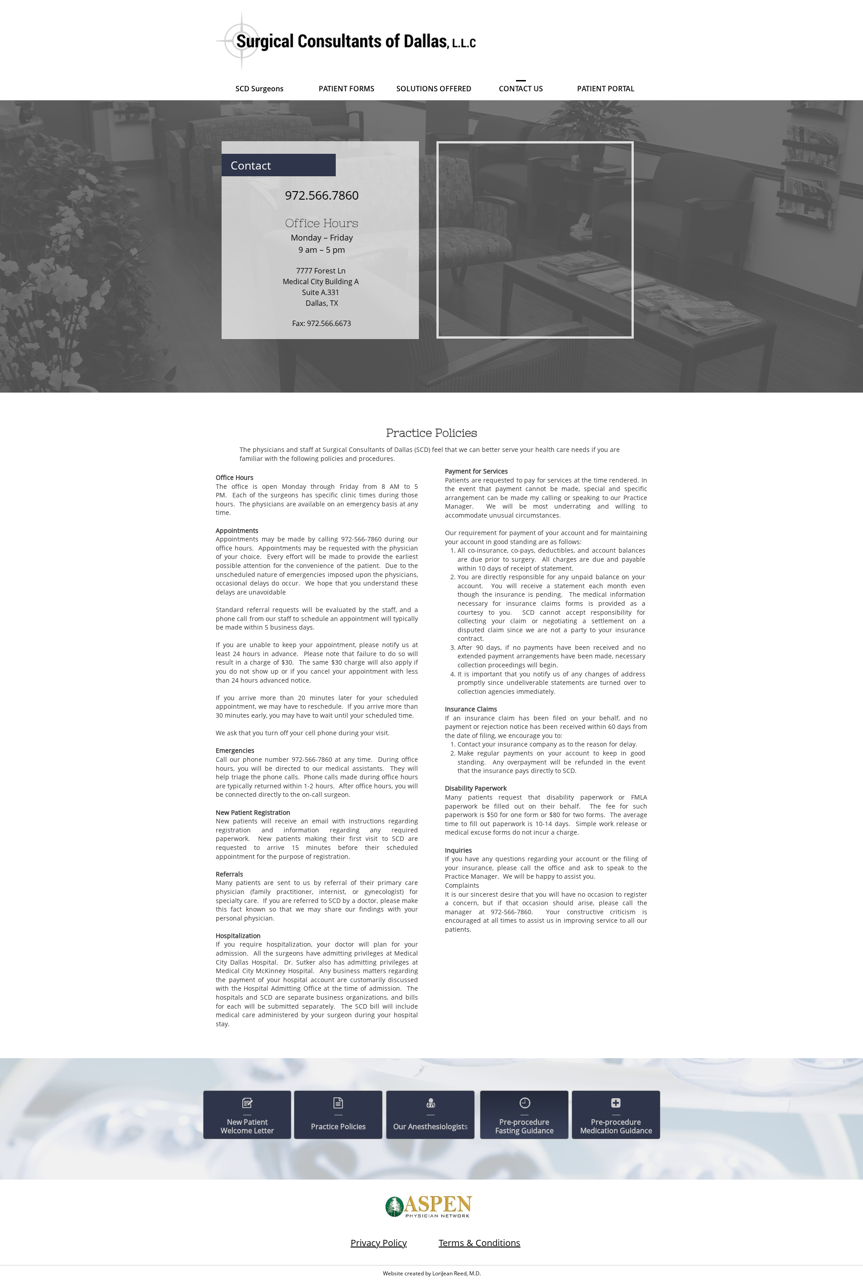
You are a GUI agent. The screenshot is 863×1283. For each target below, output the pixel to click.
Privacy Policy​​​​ (379, 1243)
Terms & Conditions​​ (479, 1243)
